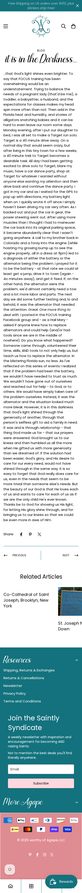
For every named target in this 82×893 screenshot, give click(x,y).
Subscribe (41, 783)
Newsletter (12, 685)
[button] (73, 26)
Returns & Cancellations (23, 678)
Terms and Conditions (22, 701)
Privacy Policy (14, 693)
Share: (8, 534)
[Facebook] (21, 534)
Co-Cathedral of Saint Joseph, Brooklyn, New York (26, 600)
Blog (41, 50)
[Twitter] (39, 534)
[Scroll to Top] (73, 868)
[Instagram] (44, 855)
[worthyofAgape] (41, 26)
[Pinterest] (30, 534)
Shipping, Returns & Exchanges (29, 670)
